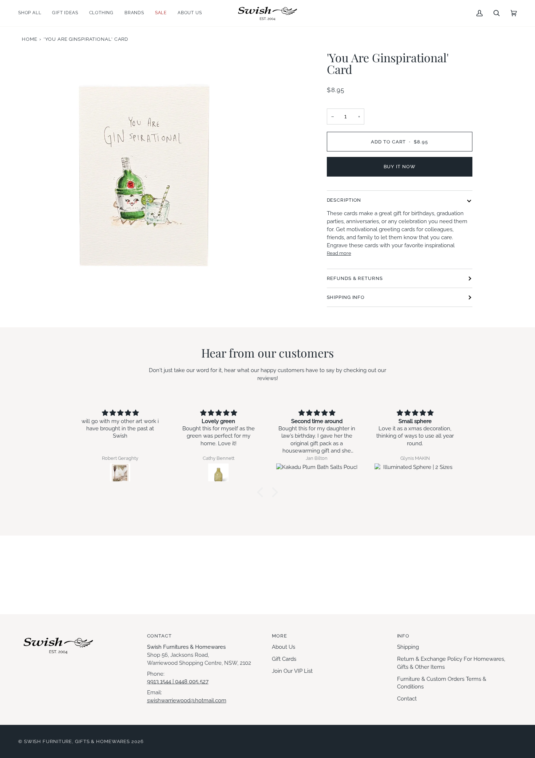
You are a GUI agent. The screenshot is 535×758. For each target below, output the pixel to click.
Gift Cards (284, 659)
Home (29, 39)
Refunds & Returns (355, 278)
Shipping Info (346, 297)
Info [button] (403, 636)
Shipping (408, 647)
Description (344, 200)
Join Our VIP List (292, 671)
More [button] (279, 636)
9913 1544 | (161, 681)
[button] (32, 13)
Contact (407, 698)
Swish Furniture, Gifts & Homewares (77, 741)
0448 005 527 (192, 681)
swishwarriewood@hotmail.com (186, 700)
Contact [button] (159, 636)
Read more (339, 253)
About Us (283, 647)
